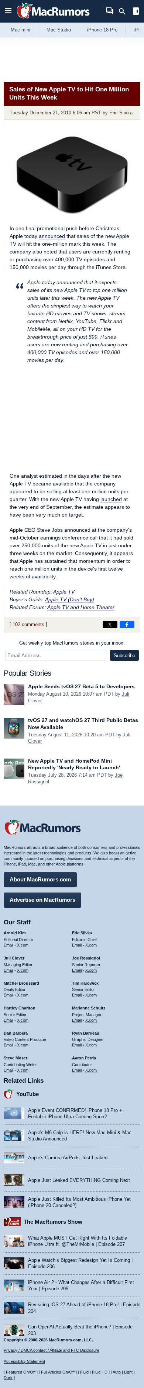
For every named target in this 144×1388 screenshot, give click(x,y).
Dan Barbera (16, 1033)
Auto (117, 1372)
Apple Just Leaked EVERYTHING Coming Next (79, 1180)
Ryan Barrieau (85, 1033)
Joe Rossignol (86, 958)
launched (111, 499)
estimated (50, 476)
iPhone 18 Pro (102, 30)
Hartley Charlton (19, 1008)
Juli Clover (14, 958)
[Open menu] (8, 11)
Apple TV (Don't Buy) (69, 599)
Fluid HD (99, 1372)
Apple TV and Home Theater (80, 607)
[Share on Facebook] (127, 624)
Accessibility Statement (24, 1361)
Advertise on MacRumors (42, 900)
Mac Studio (59, 30)
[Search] (124, 11)
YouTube (27, 1094)
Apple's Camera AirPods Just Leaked (67, 1157)
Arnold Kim (15, 933)
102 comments (28, 624)
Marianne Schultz (89, 1008)
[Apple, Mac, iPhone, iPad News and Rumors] (53, 19)
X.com (22, 945)
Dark (8, 1377)
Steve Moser (15, 1058)
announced (52, 236)
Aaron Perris (84, 1058)
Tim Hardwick (85, 983)
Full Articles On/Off (58, 1372)
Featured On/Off (20, 1372)
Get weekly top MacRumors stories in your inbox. (72, 643)
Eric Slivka (121, 112)
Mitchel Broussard (21, 983)
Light (128, 1372)
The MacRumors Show (53, 1222)
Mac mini (20, 30)
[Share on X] (110, 624)
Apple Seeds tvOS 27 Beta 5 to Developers (81, 686)
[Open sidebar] (135, 12)
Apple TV (64, 592)
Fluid (84, 1372)
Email (8, 945)
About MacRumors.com (40, 879)
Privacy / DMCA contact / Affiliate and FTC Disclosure (51, 1350)
